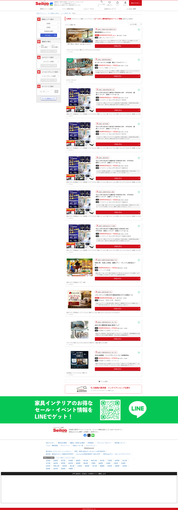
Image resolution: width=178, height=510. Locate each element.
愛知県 (85, 463)
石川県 (48, 463)
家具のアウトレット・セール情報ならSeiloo (48, 13)
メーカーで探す (59, 458)
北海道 (48, 460)
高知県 (109, 466)
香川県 (94, 466)
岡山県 (72, 466)
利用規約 (91, 443)
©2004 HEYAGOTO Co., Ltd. (89, 509)
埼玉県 (102, 460)
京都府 (108, 463)
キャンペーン (65, 445)
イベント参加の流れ (68, 9)
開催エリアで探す (49, 458)
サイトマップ (90, 445)
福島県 (78, 460)
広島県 (79, 466)
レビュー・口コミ (89, 9)
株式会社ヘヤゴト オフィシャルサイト (58, 451)
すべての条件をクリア (48, 98)
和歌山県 (56, 466)
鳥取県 (64, 466)
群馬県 (117, 460)
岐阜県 (70, 463)
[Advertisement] (48, 134)
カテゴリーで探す (70, 458)
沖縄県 (70, 468)
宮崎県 (63, 468)
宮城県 (70, 460)
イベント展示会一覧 (65, 13)
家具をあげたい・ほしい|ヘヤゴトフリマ (116, 454)
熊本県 (55, 468)
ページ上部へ (104, 381)
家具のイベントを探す (46, 9)
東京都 (85, 460)
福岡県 (117, 466)
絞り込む (48, 35)
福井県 (55, 463)
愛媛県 (102, 466)
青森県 (55, 460)
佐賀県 (124, 466)
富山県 (124, 460)
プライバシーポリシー (104, 443)
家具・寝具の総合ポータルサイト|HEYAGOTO (90, 451)
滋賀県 (100, 463)
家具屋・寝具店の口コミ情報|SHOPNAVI (59, 454)
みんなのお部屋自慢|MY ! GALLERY (88, 454)
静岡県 (78, 463)
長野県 (63, 463)
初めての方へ (135, 3)
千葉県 (109, 460)
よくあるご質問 (131, 9)
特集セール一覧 (78, 445)
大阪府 (115, 463)
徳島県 (87, 466)
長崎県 (48, 468)
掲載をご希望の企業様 (77, 443)
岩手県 (63, 460)
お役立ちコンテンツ (110, 9)
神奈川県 (94, 460)
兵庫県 (123, 463)
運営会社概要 (62, 443)
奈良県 (48, 466)
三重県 (93, 463)
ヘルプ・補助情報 (52, 445)
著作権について (120, 443)
